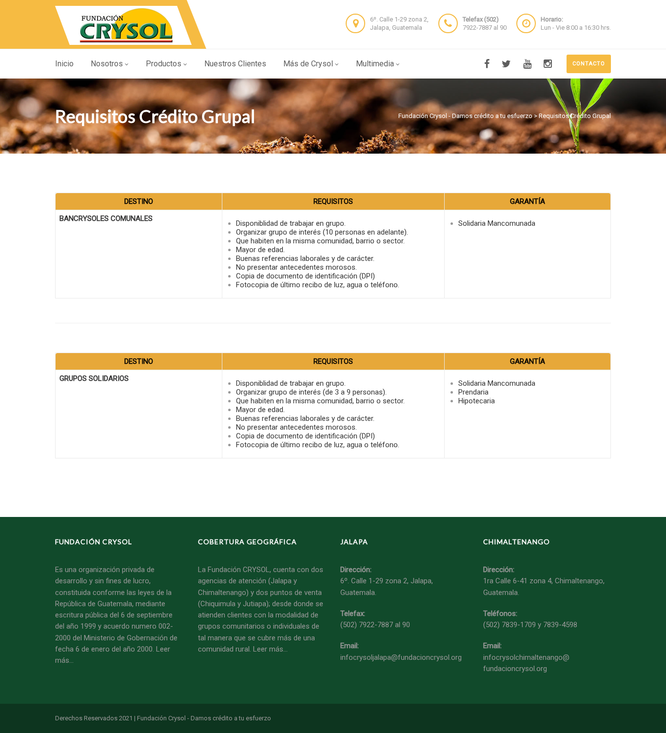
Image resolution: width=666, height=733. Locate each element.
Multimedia (375, 63)
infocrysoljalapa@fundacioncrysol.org (401, 657)
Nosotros (107, 63)
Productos (163, 63)
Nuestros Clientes (235, 63)
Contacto (588, 63)
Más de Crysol (308, 63)
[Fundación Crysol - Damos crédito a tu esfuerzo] (124, 25)
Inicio (64, 63)
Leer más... (270, 649)
